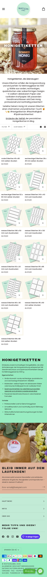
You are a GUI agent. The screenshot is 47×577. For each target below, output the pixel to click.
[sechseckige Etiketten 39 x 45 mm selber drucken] (35, 143)
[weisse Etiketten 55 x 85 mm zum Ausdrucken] (35, 251)
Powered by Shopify (19, 573)
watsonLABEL (10, 564)
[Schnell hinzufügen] (19, 151)
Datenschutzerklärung (13, 568)
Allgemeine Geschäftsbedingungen (18, 566)
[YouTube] (17, 536)
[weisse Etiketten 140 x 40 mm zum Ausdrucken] (35, 179)
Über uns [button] (6, 516)
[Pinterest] (8, 536)
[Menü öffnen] (6, 9)
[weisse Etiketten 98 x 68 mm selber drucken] (11, 323)
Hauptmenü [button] (7, 501)
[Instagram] (13, 536)
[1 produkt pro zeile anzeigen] (41, 126)
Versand (6, 571)
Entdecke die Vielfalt (16, 118)
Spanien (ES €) (10, 550)
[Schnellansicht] (43, 151)
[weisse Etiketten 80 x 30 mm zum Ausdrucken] (11, 287)
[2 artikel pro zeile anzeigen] (45, 126)
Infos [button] (4, 509)
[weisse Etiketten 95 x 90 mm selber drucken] (35, 287)
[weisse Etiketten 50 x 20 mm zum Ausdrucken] (11, 251)
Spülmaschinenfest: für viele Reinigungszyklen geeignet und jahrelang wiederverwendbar (22, 390)
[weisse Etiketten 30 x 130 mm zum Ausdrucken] (35, 215)
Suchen (5, 573)
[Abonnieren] (43, 487)
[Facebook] (3, 536)
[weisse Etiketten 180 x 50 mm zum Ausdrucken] (11, 215)
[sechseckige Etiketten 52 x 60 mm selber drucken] (11, 179)
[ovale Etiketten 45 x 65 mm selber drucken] (11, 143)
